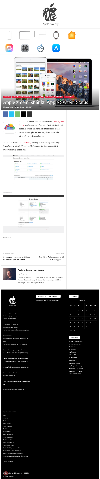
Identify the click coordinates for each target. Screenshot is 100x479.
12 (95, 314)
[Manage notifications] (6, 473)
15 (78, 318)
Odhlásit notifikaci (8, 461)
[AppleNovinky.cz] (50, 14)
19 (95, 318)
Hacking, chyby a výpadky (22, 96)
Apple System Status (8, 445)
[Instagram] (10, 395)
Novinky (49, 96)
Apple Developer (7, 429)
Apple (4, 415)
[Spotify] (26, 395)
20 (70, 322)
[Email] (23, 114)
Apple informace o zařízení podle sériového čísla (15, 456)
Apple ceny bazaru (7, 437)
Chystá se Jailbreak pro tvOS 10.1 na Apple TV (51, 258)
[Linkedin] (16, 395)
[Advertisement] (83, 123)
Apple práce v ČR (7, 431)
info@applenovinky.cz (12, 315)
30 (82, 326)
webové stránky (25, 143)
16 (82, 318)
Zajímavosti (69, 96)
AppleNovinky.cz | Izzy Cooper (14, 107)
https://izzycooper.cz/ (24, 273)
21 (74, 322)
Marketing (58, 96)
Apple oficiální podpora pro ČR (11, 448)
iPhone (36, 96)
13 (70, 318)
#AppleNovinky (12, 318)
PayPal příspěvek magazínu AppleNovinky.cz (15, 367)
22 (78, 322)
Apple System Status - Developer (11, 450)
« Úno (70, 330)
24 (86, 322)
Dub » (74, 330)
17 (86, 318)
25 (90, 322)
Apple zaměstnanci (8, 434)
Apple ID (5, 418)
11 (90, 314)
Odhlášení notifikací (41, 300)
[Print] (29, 114)
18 (90, 318)
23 (82, 322)
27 (70, 326)
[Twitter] (11, 114)
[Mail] (21, 395)
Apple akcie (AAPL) (8, 442)
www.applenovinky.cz (11, 313)
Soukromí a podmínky (53, 300)
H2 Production (14, 324)
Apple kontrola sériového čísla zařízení (13, 453)
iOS (42, 96)
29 (78, 326)
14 (74, 318)
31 (86, 326)
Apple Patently (7, 423)
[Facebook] (5, 114)
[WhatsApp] (17, 114)
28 (74, 326)
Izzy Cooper (14, 327)
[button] (95, 41)
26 (95, 322)
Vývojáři (7, 96)
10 (86, 314)
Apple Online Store (8, 440)
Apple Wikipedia (7, 426)
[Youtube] (10, 402)
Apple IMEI (6, 420)
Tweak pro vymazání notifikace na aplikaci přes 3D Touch (16, 258)
